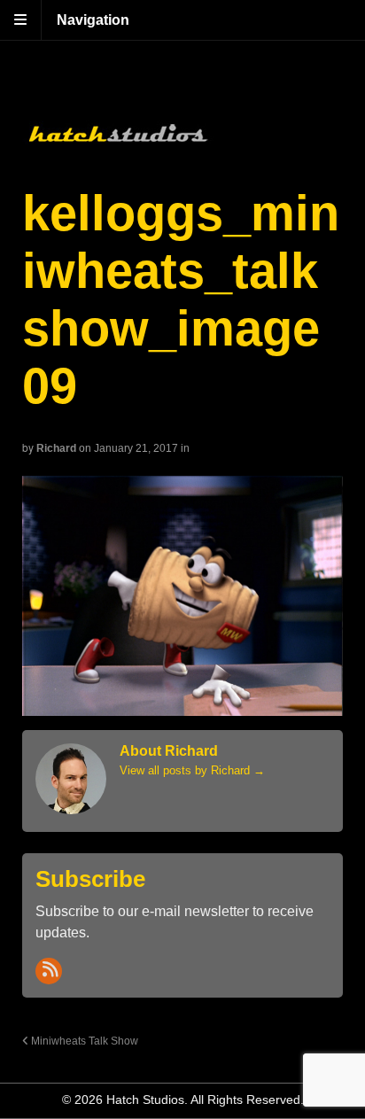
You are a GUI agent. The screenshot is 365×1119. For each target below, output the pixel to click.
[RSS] (48, 971)
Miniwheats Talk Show (83, 1040)
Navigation (93, 19)
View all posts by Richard (192, 770)
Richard (56, 448)
